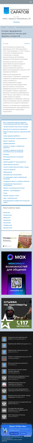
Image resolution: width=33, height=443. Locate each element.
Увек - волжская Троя (10, 198)
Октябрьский (7, 225)
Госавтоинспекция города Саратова (15, 138)
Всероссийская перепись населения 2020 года (16, 132)
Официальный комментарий (12, 174)
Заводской (6, 217)
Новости (10, 27)
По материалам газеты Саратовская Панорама (15, 178)
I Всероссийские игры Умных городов (15, 126)
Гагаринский (7, 215)
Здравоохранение (9, 143)
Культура (6, 154)
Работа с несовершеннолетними (14, 188)
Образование (7, 172)
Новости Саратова (9, 169)
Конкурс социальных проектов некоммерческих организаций (13, 151)
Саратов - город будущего (11, 190)
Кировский (6, 220)
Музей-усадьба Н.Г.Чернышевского (14, 162)
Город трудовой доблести (11, 136)
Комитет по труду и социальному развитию (13, 146)
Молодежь (6, 159)
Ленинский (6, 222)
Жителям (16, 22)
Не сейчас (23, 433)
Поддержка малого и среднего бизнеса (16, 181)
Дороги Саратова (9, 141)
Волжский (6, 212)
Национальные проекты (11, 164)
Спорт (5, 193)
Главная (3, 27)
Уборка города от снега (11, 195)
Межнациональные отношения (13, 157)
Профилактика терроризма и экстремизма (12, 184)
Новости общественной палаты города (16, 167)
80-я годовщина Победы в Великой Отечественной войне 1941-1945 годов (15, 123)
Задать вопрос (14, 433)
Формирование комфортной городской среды (16, 201)
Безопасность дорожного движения (15, 129)
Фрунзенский (7, 228)
